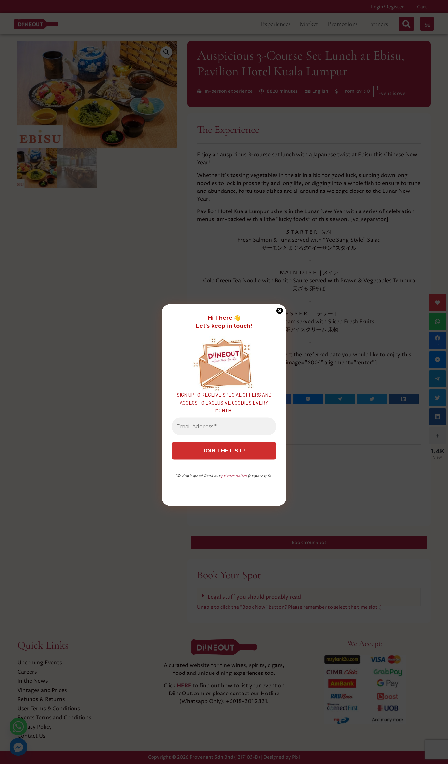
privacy (234, 475)
